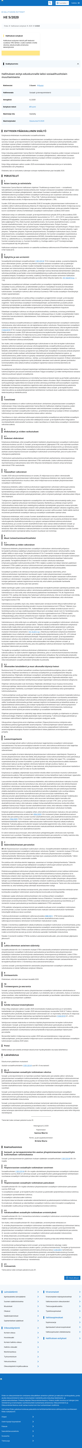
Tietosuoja (6, 1441)
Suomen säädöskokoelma (13, 1301)
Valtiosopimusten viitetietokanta (58, 1332)
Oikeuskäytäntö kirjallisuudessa (16, 1366)
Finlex (6, 26)
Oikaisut (7, 1311)
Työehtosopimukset (53, 1311)
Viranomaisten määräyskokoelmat (59, 1297)
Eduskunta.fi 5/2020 (37, 121)
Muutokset (8, 1306)
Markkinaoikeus (10, 1352)
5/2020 (37, 26)
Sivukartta (5, 1436)
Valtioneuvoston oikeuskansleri (58, 1301)
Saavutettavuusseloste (10, 1431)
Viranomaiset (52, 1291)
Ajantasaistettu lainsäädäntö (15, 1297)
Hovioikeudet (9, 1337)
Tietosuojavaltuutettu (54, 1306)
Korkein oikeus (9, 1333)
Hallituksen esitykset (14, 12)
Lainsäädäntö (11, 1291)
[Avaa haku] (50, 3)
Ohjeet (4, 1417)
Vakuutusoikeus (10, 1361)
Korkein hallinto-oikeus (13, 1342)
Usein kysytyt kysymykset (11, 1421)
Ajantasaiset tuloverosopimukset (58, 1327)
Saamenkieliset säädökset (13, 1321)
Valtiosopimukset (54, 1317)
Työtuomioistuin (10, 1357)
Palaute (4, 1426)
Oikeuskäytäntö (12, 1328)
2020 (30, 26)
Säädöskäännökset (11, 1316)
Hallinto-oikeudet (10, 1347)
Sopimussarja (51, 1322)
